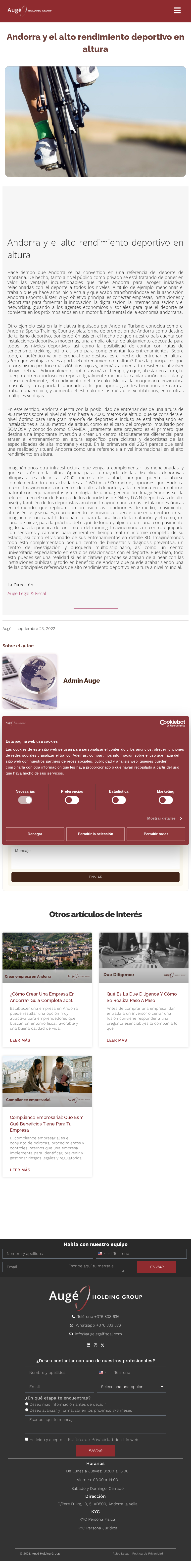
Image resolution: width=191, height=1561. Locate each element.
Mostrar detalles (161, 818)
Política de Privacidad (91, 1439)
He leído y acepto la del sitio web (84, 1439)
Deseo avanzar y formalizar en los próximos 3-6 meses (81, 1410)
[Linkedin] (89, 1345)
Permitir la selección (95, 834)
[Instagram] (95, 1345)
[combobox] (104, 1253)
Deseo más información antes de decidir (68, 1404)
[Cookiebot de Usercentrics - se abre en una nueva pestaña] (163, 723)
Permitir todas (156, 834)
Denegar (35, 834)
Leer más (20, 1040)
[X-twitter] (102, 1345)
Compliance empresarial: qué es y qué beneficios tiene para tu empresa (46, 1123)
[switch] (72, 800)
